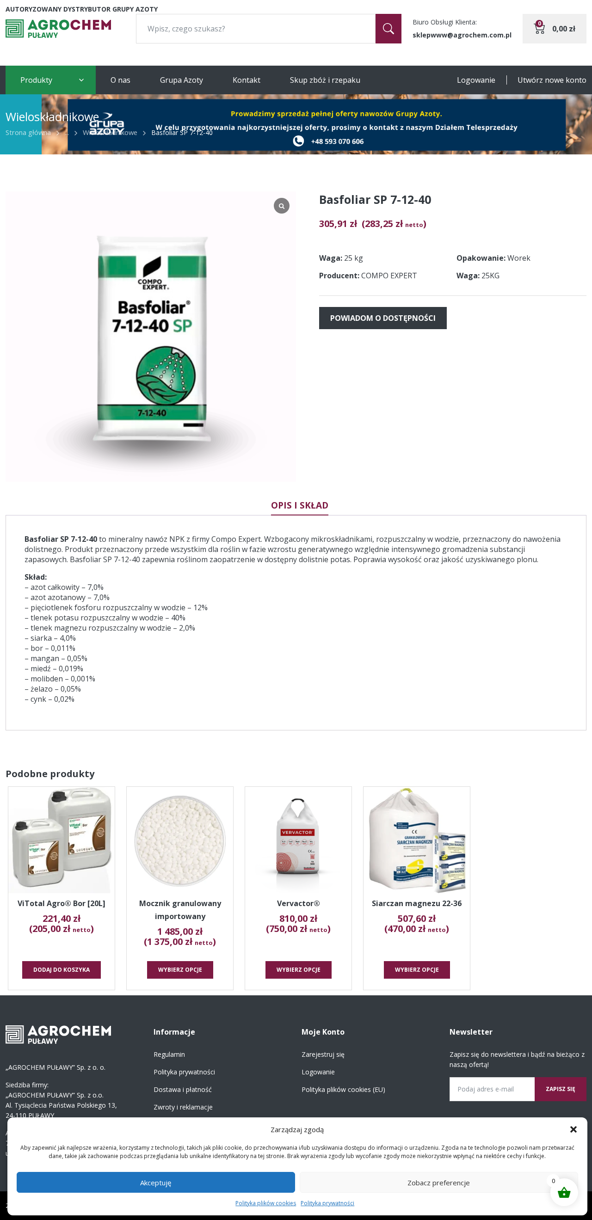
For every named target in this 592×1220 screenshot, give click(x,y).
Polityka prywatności (327, 1203)
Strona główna (28, 132)
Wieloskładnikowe (110, 132)
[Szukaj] (388, 28)
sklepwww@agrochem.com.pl (462, 35)
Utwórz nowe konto (552, 80)
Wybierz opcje (180, 970)
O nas (120, 80)
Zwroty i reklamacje (183, 1107)
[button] (573, 1129)
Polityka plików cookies (265, 1203)
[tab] (299, 505)
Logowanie (476, 80)
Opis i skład (299, 505)
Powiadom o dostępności (383, 318)
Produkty (36, 80)
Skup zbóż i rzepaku (325, 80)
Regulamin (169, 1054)
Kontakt (246, 80)
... (67, 132)
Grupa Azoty (181, 80)
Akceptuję (155, 1182)
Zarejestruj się (323, 1054)
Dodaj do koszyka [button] (61, 970)
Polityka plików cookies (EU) (343, 1089)
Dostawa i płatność (183, 1089)
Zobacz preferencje (438, 1182)
